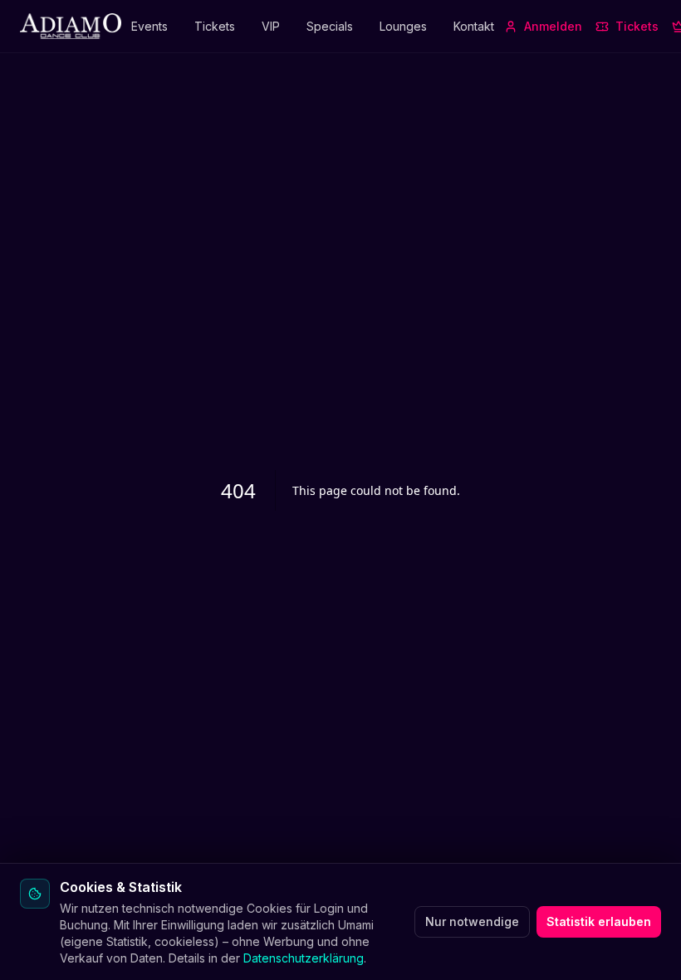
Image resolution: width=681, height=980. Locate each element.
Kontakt (473, 26)
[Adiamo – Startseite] (70, 26)
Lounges (403, 26)
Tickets (214, 26)
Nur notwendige (472, 921)
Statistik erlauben (598, 921)
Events (149, 26)
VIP (271, 26)
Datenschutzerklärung (303, 958)
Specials (329, 26)
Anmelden (553, 26)
